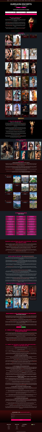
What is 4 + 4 (13, 416)
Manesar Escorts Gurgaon (10, 234)
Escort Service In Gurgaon (10, 216)
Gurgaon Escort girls (16, 129)
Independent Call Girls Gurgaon (10, 229)
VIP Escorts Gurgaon (14, 260)
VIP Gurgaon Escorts (28, 256)
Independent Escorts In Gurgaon (10, 221)
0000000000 (18, 7)
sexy (31, 247)
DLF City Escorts (10, 231)
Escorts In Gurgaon (31, 229)
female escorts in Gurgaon (13, 339)
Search (21, 14)
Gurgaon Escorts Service (21, 221)
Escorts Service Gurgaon (21, 224)
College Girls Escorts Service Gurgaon (31, 234)
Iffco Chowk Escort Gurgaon (10, 224)
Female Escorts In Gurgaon (32, 221)
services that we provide (17, 271)
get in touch (22, 368)
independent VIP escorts (10, 266)
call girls (17, 359)
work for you (33, 387)
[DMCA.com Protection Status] (33, 424)
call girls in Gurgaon (19, 135)
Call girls (25, 163)
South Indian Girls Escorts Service (31, 226)
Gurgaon (21, 406)
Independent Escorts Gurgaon (31, 219)
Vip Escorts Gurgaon (21, 234)
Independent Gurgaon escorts (16, 164)
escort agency (15, 404)
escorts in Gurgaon (14, 245)
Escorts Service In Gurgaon (21, 229)
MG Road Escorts (31, 231)
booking (13, 125)
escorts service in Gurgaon (23, 384)
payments (23, 371)
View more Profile (21, 118)
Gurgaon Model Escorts (21, 226)
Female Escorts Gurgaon (31, 224)
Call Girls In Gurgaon (31, 216)
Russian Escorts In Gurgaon (10, 226)
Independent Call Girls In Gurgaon (21, 219)
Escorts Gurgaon (10, 219)
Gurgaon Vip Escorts (21, 231)
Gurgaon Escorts (21, 216)
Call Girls (26, 164)
